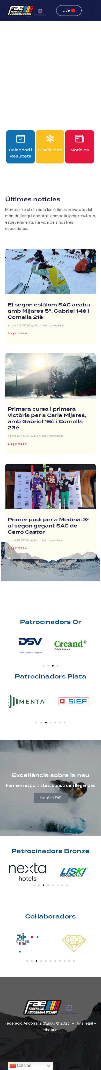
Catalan (23, 1065)
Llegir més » (17, 333)
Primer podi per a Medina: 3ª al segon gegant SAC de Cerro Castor (49, 526)
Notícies (79, 150)
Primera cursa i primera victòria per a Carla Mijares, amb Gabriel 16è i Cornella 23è (47, 418)
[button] (91, 10)
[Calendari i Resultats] (20, 138)
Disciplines (50, 150)
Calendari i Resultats (20, 153)
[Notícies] (79, 138)
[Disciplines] (50, 138)
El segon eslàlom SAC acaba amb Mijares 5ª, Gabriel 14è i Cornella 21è (49, 311)
